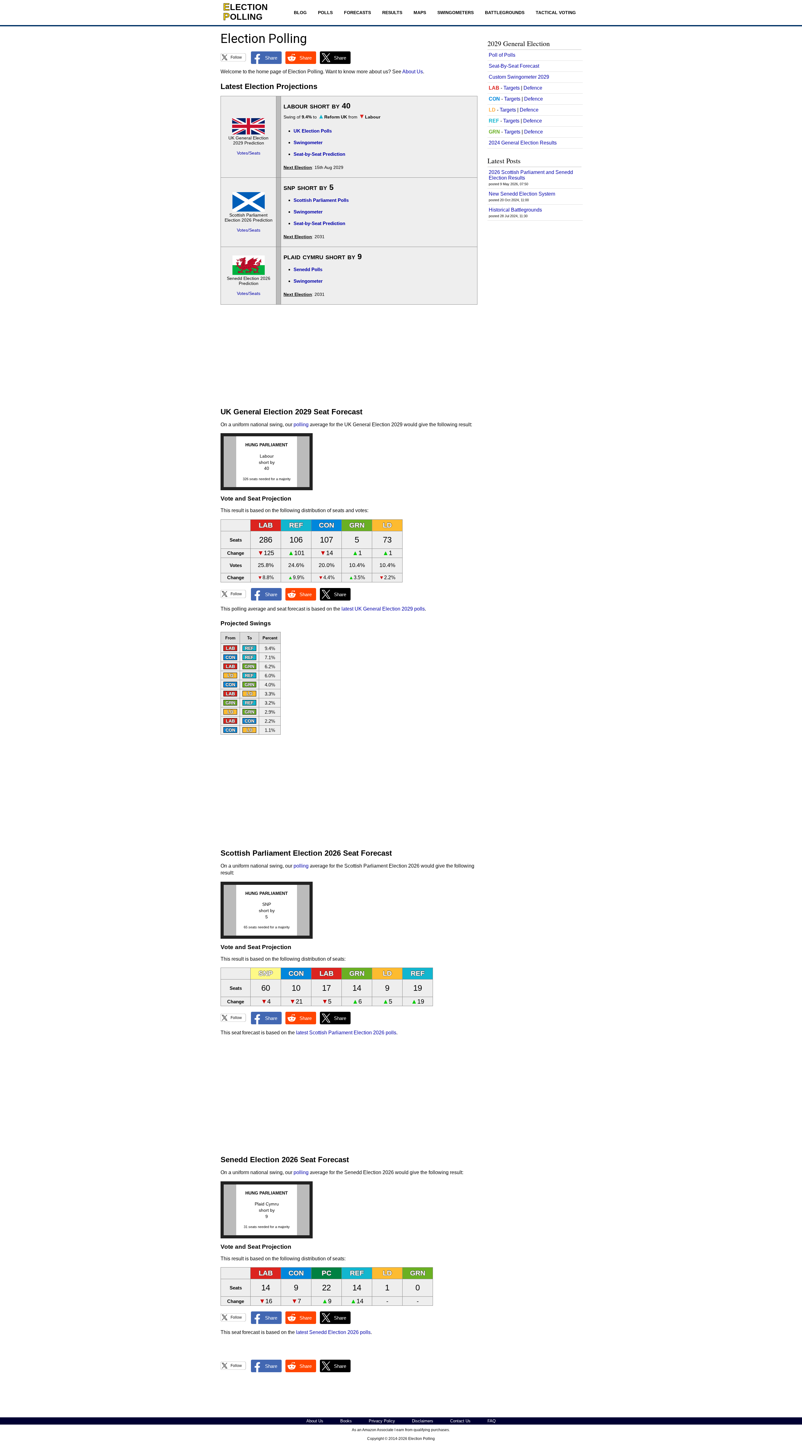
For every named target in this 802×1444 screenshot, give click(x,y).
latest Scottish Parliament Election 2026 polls (346, 1032)
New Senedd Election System (522, 194)
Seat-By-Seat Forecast (514, 66)
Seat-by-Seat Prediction (319, 154)
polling (301, 424)
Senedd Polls (308, 269)
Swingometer (308, 142)
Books (346, 1421)
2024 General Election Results (523, 142)
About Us (412, 71)
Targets (511, 88)
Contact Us (460, 1421)
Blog (300, 12)
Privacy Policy (382, 1421)
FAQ (491, 1421)
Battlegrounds (504, 12)
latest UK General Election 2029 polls (383, 609)
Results (392, 12)
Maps (420, 12)
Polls (325, 12)
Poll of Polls (502, 55)
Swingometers (455, 12)
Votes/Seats (248, 152)
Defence (532, 88)
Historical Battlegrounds (515, 210)
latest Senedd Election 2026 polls (333, 1332)
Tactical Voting (556, 12)
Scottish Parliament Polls (321, 200)
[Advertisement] (349, 356)
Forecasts (357, 12)
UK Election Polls (313, 131)
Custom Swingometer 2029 (519, 77)
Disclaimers (422, 1421)
